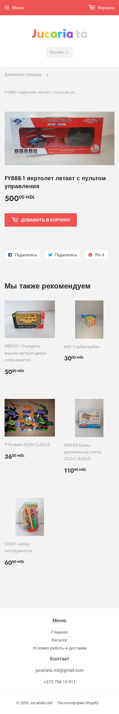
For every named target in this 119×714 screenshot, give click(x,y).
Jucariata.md (41, 703)
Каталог (59, 640)
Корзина (105, 7)
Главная (59, 632)
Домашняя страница (23, 74)
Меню (18, 7)
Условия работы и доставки (60, 647)
